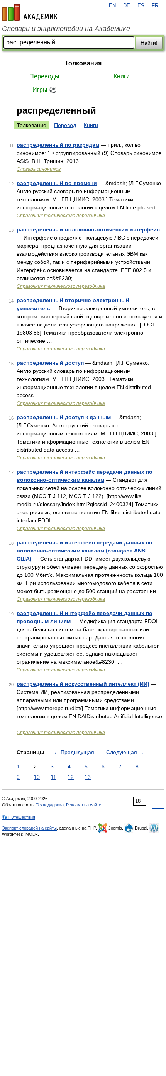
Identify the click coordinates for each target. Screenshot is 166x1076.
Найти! (149, 43)
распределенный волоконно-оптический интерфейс (88, 229)
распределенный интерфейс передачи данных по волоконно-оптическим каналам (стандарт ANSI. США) (84, 550)
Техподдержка (50, 804)
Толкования (83, 63)
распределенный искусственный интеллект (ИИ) (83, 684)
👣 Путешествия (18, 817)
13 (88, 777)
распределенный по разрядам (58, 145)
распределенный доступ (50, 363)
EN (112, 5)
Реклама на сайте (83, 804)
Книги (121, 76)
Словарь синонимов (39, 169)
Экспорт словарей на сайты (29, 828)
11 (53, 777)
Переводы (44, 76)
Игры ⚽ (44, 90)
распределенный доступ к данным (64, 417)
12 (71, 777)
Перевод (65, 125)
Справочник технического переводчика (61, 215)
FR (155, 5)
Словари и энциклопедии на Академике (66, 28)
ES (140, 5)
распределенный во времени (57, 183)
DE (126, 5)
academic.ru (30, 12)
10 (37, 777)
